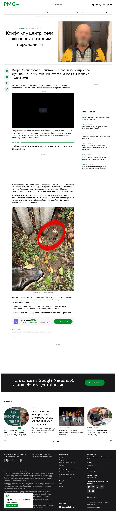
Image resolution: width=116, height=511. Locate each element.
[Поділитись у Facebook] (6, 70)
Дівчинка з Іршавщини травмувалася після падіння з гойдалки (94, 128)
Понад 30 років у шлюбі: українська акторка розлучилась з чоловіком (94, 158)
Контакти (62, 465)
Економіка (33, 12)
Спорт (62, 12)
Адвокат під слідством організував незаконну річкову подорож (71, 432)
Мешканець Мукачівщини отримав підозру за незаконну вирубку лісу (99, 432)
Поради (77, 12)
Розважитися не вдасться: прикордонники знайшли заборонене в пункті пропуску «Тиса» (16, 434)
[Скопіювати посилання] (6, 89)
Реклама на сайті (64, 472)
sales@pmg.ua (91, 477)
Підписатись (63, 321)
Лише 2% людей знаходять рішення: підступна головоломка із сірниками (94, 168)
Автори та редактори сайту (67, 462)
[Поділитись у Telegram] (6, 77)
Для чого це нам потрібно (11, 502)
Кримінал (49, 12)
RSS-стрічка (93, 497)
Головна (38, 16)
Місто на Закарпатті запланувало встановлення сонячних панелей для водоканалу (94, 147)
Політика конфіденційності (67, 474)
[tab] (53, 441)
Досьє (61, 486)
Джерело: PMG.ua (17, 330)
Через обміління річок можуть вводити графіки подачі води (95, 118)
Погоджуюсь (12, 505)
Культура (69, 12)
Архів (61, 483)
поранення (16, 336)
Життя (56, 12)
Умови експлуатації (65, 477)
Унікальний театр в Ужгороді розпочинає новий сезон (96, 137)
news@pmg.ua (91, 471)
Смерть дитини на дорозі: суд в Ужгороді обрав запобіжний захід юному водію (42, 418)
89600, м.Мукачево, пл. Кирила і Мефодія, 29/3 (99, 457)
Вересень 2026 (58, 4)
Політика (41, 12)
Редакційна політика (65, 460)
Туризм (83, 12)
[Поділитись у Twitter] (6, 83)
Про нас (61, 457)
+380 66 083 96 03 (92, 465)
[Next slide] (111, 441)
